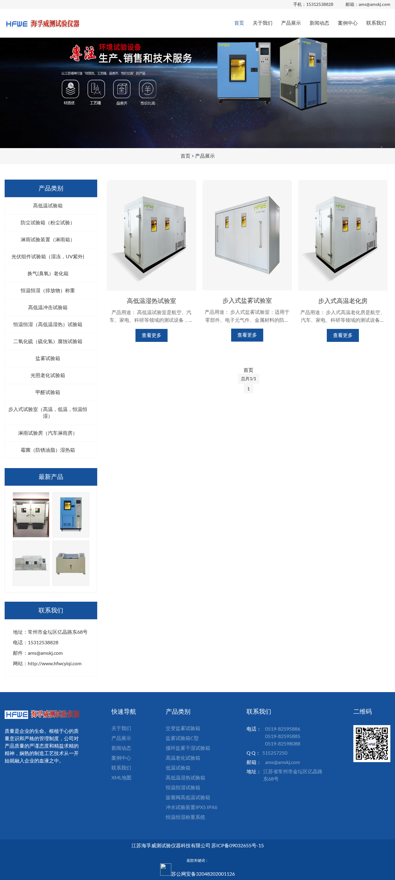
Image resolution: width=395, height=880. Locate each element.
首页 (239, 23)
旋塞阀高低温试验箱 (188, 797)
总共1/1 (248, 378)
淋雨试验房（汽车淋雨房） (47, 433)
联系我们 (376, 23)
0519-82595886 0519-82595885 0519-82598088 (282, 736)
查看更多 (151, 335)
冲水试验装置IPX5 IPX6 (191, 807)
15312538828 (319, 4)
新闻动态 (319, 23)
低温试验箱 (178, 767)
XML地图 (121, 777)
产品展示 (291, 23)
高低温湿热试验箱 (185, 777)
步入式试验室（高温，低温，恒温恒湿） (47, 412)
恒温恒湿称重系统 (185, 817)
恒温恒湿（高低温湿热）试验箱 (47, 324)
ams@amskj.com (374, 4)
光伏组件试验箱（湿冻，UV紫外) (47, 256)
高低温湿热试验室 (151, 300)
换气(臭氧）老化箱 (48, 273)
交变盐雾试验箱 (183, 728)
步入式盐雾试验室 (247, 300)
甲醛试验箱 (47, 392)
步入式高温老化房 (343, 300)
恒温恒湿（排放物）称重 (48, 290)
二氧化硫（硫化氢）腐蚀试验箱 (47, 341)
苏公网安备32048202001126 (203, 874)
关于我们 (262, 23)
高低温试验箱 (48, 205)
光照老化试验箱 (48, 375)
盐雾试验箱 (47, 358)
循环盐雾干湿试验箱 (188, 748)
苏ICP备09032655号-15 (237, 845)
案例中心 (348, 23)
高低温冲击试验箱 (48, 307)
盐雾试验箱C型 (182, 738)
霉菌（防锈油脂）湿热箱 (48, 450)
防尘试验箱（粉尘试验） (48, 222)
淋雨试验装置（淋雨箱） (48, 239)
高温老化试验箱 (183, 758)
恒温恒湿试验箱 (183, 787)
